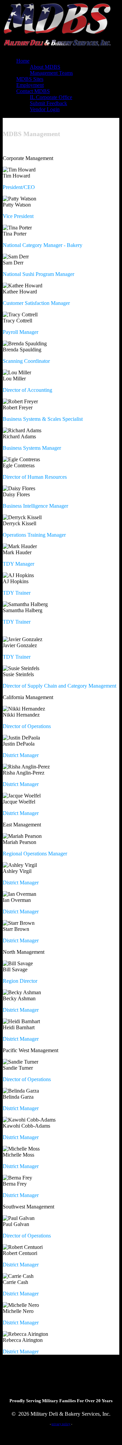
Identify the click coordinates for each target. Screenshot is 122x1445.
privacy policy (61, 1424)
